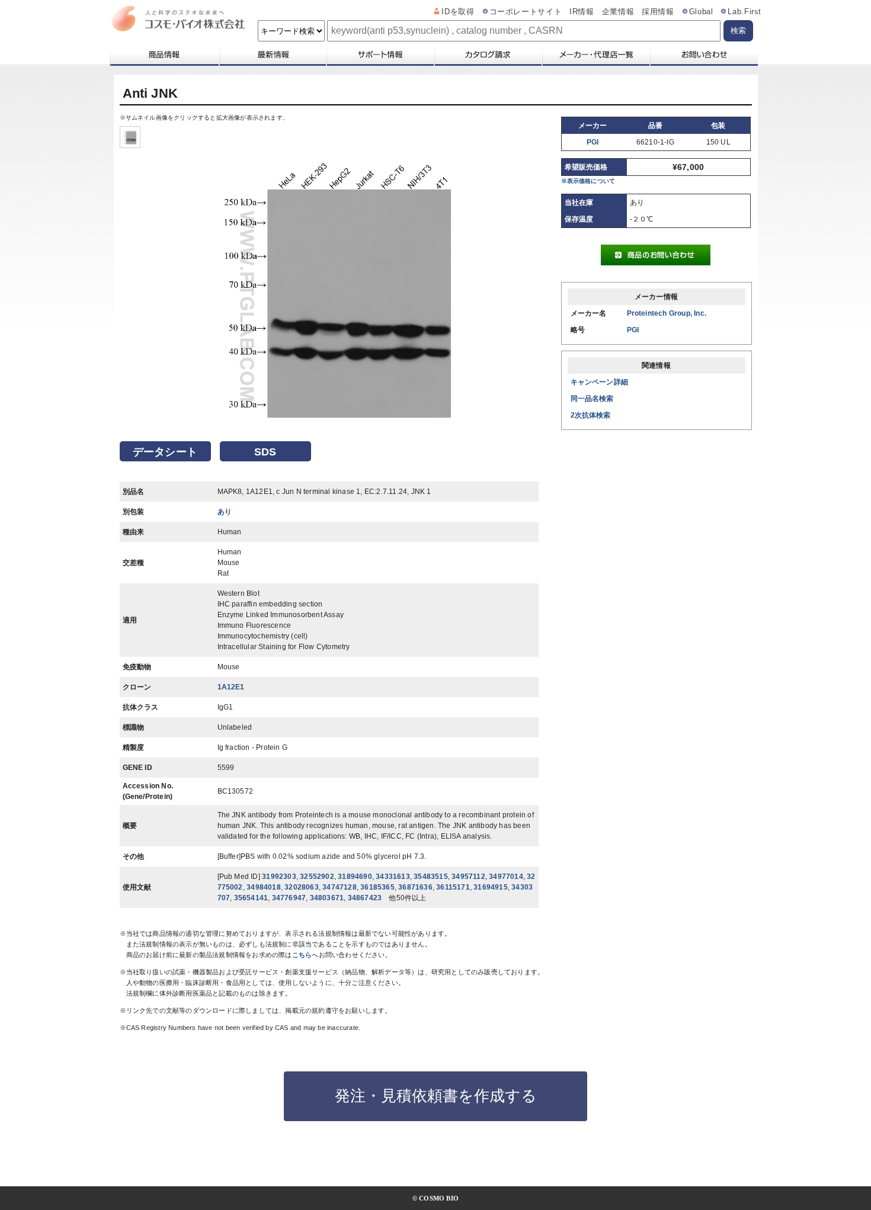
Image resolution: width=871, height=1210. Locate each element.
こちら (302, 954)
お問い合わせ (703, 54)
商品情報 (164, 54)
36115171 (453, 887)
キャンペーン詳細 (600, 382)
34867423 (365, 898)
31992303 (279, 876)
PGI (593, 142)
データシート (165, 452)
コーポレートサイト (525, 12)
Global (701, 12)
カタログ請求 (488, 54)
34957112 (468, 876)
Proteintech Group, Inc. (667, 313)
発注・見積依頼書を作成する (436, 1096)
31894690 (355, 876)
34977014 (506, 876)
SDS (265, 452)
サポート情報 (380, 54)
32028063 (301, 887)
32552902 (317, 876)
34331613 (393, 876)
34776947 (289, 898)
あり (224, 512)
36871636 (415, 887)
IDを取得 (457, 12)
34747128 (339, 887)
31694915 (490, 887)
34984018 (263, 887)
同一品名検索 (592, 398)
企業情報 (618, 12)
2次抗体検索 (591, 415)
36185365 (377, 887)
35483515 (431, 876)
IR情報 (581, 12)
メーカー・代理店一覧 (595, 54)
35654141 (251, 898)
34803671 (327, 898)
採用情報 (658, 12)
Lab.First (744, 12)
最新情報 (272, 54)
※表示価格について (588, 181)
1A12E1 (231, 687)
